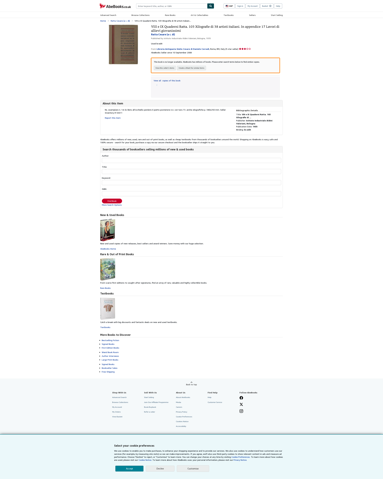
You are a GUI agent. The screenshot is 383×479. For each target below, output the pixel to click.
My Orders (116, 412)
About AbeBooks (183, 397)
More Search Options (112, 205)
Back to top (191, 384)
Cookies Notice (182, 421)
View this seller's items (164, 68)
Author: (105, 155)
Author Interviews (110, 356)
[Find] (210, 6)
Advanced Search (108, 15)
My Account (253, 6)
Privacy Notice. (240, 460)
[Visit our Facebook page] (241, 398)
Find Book (112, 201)
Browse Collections (141, 15)
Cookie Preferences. (240, 457)
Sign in (240, 6)
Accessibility (181, 426)
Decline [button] (160, 468)
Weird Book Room (110, 352)
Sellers (252, 15)
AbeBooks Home (108, 248)
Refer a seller (149, 412)
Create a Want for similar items (191, 68)
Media (178, 402)
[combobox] (171, 6)
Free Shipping (108, 371)
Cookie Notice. (145, 460)
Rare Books (170, 15)
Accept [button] (129, 468)
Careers (179, 407)
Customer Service (215, 402)
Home (103, 20)
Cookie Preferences (184, 416)
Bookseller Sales (109, 368)
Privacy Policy (181, 412)
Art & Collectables (199, 15)
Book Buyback (150, 407)
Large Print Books (110, 359)
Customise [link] (193, 468)
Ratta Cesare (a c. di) (120, 20)
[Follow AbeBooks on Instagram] (241, 411)
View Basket (117, 416)
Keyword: (106, 178)
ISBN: (104, 189)
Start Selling (277, 15)
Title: (104, 167)
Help (278, 6)
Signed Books (108, 344)
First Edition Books (110, 347)
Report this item (113, 118)
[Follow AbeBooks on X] (241, 405)
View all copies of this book (167, 80)
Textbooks (229, 15)
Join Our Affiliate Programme (156, 402)
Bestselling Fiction (110, 340)
